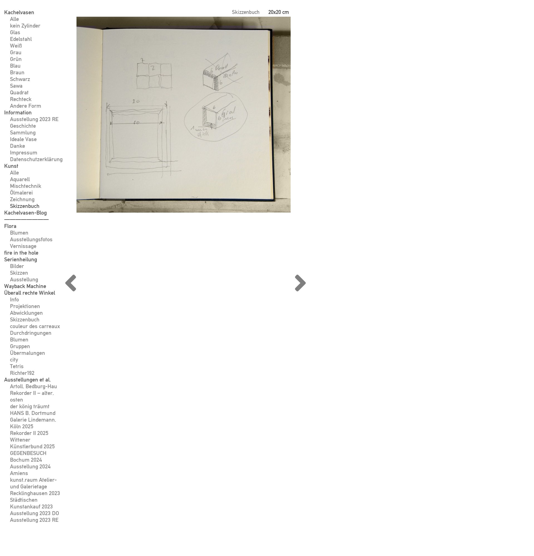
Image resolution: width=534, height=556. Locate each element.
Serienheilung (20, 259)
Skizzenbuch (24, 206)
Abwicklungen (26, 312)
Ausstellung (24, 279)
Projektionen (25, 306)
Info (14, 299)
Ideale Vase (23, 139)
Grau (15, 52)
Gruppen (20, 346)
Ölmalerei (21, 192)
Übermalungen (27, 353)
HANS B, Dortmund (32, 413)
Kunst (11, 166)
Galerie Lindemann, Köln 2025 (33, 423)
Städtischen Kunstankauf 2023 (31, 503)
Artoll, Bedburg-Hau (33, 386)
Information (18, 112)
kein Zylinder (25, 25)
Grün (16, 59)
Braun (17, 72)
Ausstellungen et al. (27, 379)
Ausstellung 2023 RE (34, 119)
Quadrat (19, 92)
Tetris (17, 366)
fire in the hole (21, 252)
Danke (17, 145)
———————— (26, 219)
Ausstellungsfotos (31, 239)
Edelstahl (21, 39)
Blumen (19, 232)
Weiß (16, 45)
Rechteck (20, 99)
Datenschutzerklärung (36, 159)
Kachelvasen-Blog (25, 212)
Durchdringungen (30, 332)
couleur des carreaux (35, 326)
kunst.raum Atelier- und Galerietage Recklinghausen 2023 (35, 486)
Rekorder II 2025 (29, 433)
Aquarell (20, 179)
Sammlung (23, 132)
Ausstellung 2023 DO (34, 513)
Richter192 (22, 373)
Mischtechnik (25, 186)
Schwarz (20, 79)
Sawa (16, 85)
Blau (15, 65)
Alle (14, 19)
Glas (15, 32)
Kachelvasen (19, 12)
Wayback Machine (25, 286)
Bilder (17, 266)
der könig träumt (30, 406)
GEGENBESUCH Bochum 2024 (28, 456)
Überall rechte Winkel (29, 292)
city (14, 359)
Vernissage (23, 246)
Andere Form (25, 105)
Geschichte (23, 125)
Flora (10, 226)
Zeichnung (22, 199)
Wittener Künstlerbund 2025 (32, 443)
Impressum (23, 152)
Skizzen (19, 272)
